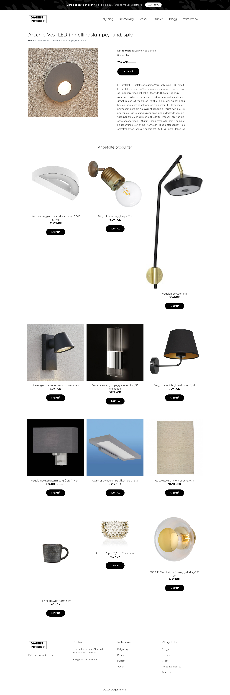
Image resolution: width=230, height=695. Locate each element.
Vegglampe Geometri (174, 293)
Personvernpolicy (171, 666)
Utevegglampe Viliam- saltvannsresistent (55, 385)
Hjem (31, 40)
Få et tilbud (153, 5)
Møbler (158, 19)
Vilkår (165, 660)
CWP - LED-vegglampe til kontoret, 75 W (115, 480)
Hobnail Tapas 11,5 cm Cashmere (115, 553)
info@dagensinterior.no (85, 659)
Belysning (107, 19)
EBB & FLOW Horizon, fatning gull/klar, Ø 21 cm (174, 574)
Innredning (126, 19)
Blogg (173, 19)
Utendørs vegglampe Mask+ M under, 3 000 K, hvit (55, 218)
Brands (121, 655)
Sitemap (166, 672)
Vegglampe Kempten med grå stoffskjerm (55, 480)
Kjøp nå (128, 71)
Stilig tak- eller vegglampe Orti (115, 216)
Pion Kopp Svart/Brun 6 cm (55, 600)
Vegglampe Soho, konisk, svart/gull (174, 385)
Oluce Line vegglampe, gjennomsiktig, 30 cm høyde (115, 387)
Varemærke (191, 19)
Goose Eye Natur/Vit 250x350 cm (174, 480)
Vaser (143, 19)
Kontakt (166, 655)
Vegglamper (150, 50)
